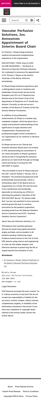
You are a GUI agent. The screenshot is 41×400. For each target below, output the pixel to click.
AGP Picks (5, 3)
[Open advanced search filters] (31, 20)
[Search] (26, 20)
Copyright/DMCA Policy (13, 396)
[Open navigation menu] (4, 20)
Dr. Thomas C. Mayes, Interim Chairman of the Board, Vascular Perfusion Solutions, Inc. (21, 263)
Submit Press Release (11, 391)
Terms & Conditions (31, 391)
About (10, 387)
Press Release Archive (24, 387)
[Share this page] (37, 20)
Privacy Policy (32, 396)
